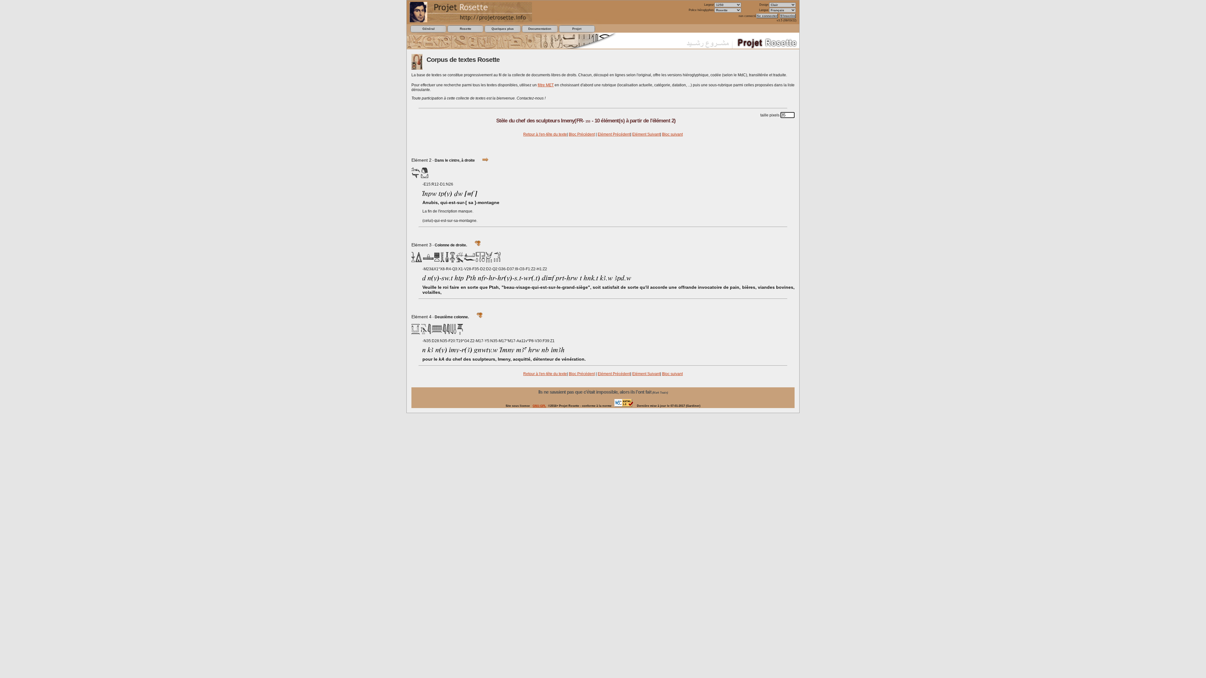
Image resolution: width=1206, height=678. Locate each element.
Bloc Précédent (582, 134)
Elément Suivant (646, 134)
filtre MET (546, 85)
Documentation (539, 28)
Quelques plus (503, 28)
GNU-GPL (539, 405)
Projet (576, 28)
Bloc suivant (672, 134)
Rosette (465, 28)
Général (428, 28)
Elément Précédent (614, 134)
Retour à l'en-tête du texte (545, 134)
